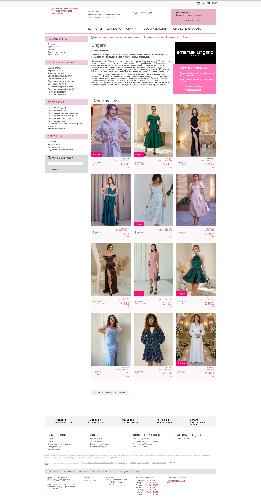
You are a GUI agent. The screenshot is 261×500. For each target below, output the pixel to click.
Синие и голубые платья (60, 76)
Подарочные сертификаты (61, 150)
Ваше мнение (54, 449)
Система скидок (182, 439)
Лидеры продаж (56, 147)
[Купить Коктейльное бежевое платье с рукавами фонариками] (196, 200)
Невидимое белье (56, 128)
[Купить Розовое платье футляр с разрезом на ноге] (153, 269)
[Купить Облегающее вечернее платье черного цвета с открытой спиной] (196, 130)
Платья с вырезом (57, 92)
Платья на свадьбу (57, 108)
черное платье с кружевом (188, 455)
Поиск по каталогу (60, 157)
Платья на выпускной (58, 121)
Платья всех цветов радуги (61, 81)
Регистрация (146, 13)
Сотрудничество (55, 447)
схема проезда (94, 17)
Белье (51, 49)
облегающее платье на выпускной (101, 457)
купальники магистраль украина (80, 455)
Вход (134, 13)
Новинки (52, 142)
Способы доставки (141, 439)
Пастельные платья (57, 78)
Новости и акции (154, 28)
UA (202, 3)
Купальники (54, 47)
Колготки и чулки (56, 52)
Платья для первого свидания (62, 116)
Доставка (114, 28)
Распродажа (54, 144)
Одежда (51, 44)
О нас (50, 439)
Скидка (96, 154)
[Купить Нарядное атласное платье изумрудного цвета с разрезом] (111, 200)
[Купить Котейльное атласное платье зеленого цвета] (196, 269)
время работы (109, 17)
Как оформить (96, 439)
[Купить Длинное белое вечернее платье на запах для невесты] (196, 339)
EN (208, 3)
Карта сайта (52, 489)
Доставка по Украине (142, 444)
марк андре (101, 455)
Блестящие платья (57, 84)
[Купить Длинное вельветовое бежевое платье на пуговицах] (111, 130)
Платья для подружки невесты (63, 113)
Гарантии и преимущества (59, 444)
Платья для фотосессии (59, 118)
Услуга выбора (97, 441)
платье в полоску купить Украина (70, 457)
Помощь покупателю (186, 28)
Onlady (63, 477)
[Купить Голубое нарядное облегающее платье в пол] (111, 339)
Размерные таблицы (99, 444)
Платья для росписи (58, 110)
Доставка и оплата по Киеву (145, 441)
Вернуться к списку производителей (110, 392)
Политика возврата (98, 447)
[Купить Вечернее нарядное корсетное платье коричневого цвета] (111, 269)
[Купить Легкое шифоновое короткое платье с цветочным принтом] (153, 339)
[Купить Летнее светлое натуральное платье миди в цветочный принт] (153, 200)
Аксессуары (53, 55)
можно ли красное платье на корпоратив (156, 455)
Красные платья (56, 73)
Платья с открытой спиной (61, 89)
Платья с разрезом (57, 94)
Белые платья (54, 68)
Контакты (95, 28)
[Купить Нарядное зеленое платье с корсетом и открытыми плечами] (153, 130)
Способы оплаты (140, 447)
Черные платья (55, 70)
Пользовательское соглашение (60, 484)
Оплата (131, 28)
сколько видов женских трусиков (122, 455)
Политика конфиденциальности (61, 487)
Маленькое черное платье (60, 86)
